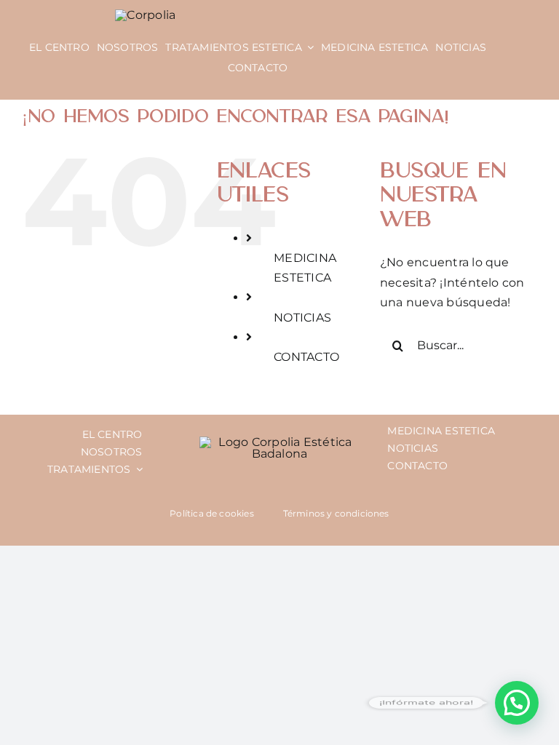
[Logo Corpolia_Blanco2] (145, 15)
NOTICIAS (302, 317)
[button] (517, 703)
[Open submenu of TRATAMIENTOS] (137, 469)
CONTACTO (306, 357)
